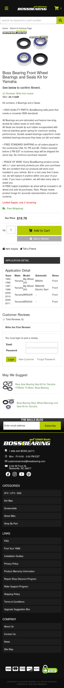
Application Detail (17, 260)
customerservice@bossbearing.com (26, 461)
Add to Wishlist (41, 238)
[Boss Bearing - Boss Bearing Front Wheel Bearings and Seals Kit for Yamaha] (14, 31)
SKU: (5, 96)
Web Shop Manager (38, 684)
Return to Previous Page (21, 28)
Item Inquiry (12, 248)
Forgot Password (46, 359)
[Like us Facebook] (8, 475)
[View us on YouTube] (21, 475)
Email (9, 344)
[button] (32, 20)
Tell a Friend (29, 248)
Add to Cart (42, 230)
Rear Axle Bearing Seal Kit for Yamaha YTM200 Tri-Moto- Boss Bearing (35, 385)
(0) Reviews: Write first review (17, 93)
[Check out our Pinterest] (29, 475)
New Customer (26, 359)
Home (5, 28)
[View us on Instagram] (15, 475)
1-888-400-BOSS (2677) (21, 451)
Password (11, 350)
